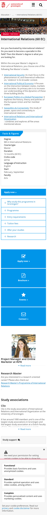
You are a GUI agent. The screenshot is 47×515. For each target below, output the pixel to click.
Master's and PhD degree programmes (13, 15)
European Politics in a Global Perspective (23, 97)
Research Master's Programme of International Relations (23, 384)
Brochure (22, 280)
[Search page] (40, 5)
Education (5, 15)
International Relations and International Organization (23, 117)
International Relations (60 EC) (29, 15)
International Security (14, 75)
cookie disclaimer (21, 508)
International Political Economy (18, 83)
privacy (5, 508)
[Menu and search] (33, 5)
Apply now (9, 192)
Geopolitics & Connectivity (16, 108)
